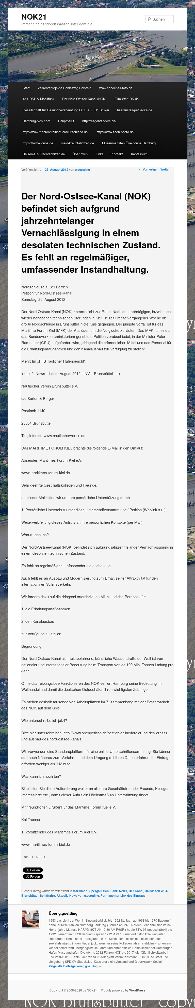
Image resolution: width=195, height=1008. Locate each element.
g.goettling (82, 169)
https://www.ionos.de (38, 143)
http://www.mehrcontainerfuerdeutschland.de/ (56, 131)
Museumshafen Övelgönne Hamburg (129, 143)
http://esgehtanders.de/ (99, 120)
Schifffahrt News (115, 891)
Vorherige (148, 169)
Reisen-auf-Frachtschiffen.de (44, 153)
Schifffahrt (47, 895)
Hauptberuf (66, 120)
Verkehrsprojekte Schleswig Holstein (64, 87)
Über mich (80, 153)
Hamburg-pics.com (36, 120)
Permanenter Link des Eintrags (123, 895)
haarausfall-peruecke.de (134, 109)
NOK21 (34, 16)
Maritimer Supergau (87, 891)
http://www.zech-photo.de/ (115, 131)
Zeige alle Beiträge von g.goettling (75, 966)
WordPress (137, 990)
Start (26, 87)
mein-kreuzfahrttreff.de (77, 143)
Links (100, 153)
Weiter (167, 169)
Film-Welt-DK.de (127, 98)
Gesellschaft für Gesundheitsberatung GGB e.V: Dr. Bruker (66, 109)
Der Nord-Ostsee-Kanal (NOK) (84, 98)
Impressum (139, 153)
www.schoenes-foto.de (115, 87)
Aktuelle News (67, 895)
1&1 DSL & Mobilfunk (38, 98)
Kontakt (117, 153)
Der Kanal (136, 891)
